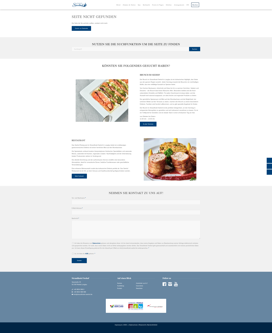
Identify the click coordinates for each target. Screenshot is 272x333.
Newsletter (139, 288)
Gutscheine (139, 286)
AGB (125, 325)
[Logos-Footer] (136, 306)
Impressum (118, 325)
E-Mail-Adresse (77, 208)
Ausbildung (120, 286)
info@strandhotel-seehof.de (83, 294)
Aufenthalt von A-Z (141, 283)
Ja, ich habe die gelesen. (84, 253)
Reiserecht (142, 325)
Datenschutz (133, 325)
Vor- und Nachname (79, 198)
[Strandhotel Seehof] (79, 5)
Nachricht (75, 218)
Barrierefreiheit (152, 325)
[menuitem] (118, 5)
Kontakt (119, 288)
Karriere (119, 283)
